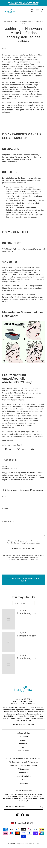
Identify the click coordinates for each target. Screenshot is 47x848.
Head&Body (7, 21)
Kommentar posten (23, 548)
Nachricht (8, 521)
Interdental (23, 744)
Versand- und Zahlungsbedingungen (23, 765)
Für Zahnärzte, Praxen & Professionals (23, 762)
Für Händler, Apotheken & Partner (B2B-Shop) (23, 758)
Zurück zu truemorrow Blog (25, 580)
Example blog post (26, 613)
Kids (23, 747)
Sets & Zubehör (23, 751)
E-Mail (5, 509)
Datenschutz (23, 773)
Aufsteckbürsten (23, 733)
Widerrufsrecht (23, 769)
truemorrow (18, 21)
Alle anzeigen (23, 603)
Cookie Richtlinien (23, 776)
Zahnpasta (23, 740)
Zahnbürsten (23, 737)
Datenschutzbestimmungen (18, 559)
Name (5, 496)
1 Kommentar (29, 21)
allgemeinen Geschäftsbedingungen (23, 557)
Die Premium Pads (9, 416)
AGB (23, 780)
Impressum (23, 783)
